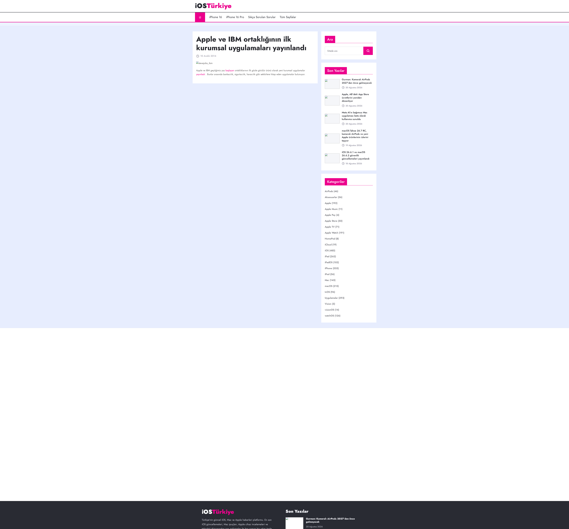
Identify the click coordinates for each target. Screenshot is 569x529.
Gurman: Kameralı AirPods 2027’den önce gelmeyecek (357, 81)
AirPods (329, 191)
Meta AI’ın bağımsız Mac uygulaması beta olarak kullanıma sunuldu (354, 116)
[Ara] (368, 51)
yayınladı (201, 74)
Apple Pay (330, 215)
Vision (328, 304)
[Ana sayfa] (200, 17)
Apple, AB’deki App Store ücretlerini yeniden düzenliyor (355, 98)
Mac (327, 280)
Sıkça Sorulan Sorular (262, 17)
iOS (327, 250)
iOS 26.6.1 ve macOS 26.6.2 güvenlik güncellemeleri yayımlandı (355, 155)
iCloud (328, 244)
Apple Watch (331, 232)
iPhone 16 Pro (235, 17)
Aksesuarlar (331, 197)
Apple (328, 203)
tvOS (327, 292)
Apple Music (331, 209)
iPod (327, 274)
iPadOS (329, 262)
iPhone (328, 268)
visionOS (329, 309)
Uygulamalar (331, 298)
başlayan (230, 70)
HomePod (330, 238)
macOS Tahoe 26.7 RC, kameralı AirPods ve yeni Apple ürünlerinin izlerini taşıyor (355, 135)
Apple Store (331, 221)
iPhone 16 (215, 17)
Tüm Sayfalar (288, 17)
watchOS (329, 315)
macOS (328, 286)
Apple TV (330, 227)
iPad (327, 256)
